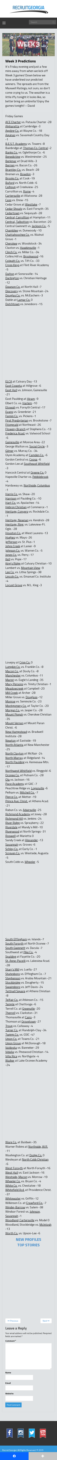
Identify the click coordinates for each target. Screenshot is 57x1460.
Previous (14, 1320)
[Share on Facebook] (14, 1456)
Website (9, 1393)
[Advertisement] (27, 334)
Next (45, 1320)
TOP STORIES (28, 1245)
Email (8, 1383)
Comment (10, 1340)
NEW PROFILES (28, 1239)
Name (8, 1372)
